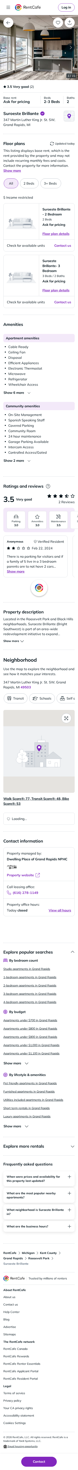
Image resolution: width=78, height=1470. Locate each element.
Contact (39, 1461)
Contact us (10, 1304)
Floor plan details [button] (55, 234)
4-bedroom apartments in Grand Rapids (29, 1002)
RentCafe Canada (15, 1349)
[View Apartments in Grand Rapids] (8, 23)
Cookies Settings (14, 1423)
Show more (16, 571)
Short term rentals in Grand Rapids (26, 1108)
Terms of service (14, 1393)
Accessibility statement (18, 1415)
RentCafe (9, 1253)
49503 (26, 687)
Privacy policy (12, 1400)
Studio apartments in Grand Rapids (26, 969)
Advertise (9, 1327)
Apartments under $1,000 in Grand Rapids (31, 1045)
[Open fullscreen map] (66, 718)
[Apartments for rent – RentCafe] (35, 7)
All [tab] (11, 183)
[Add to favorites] (58, 23)
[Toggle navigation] (8, 7)
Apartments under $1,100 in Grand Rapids (31, 1053)
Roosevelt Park (39, 1258)
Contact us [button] (62, 245)
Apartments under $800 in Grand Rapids (30, 1028)
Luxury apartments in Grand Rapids (27, 1116)
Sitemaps (9, 1334)
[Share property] (70, 23)
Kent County (48, 1253)
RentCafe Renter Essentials (21, 1364)
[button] (39, 47)
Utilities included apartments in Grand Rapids (33, 1100)
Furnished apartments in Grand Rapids (29, 1091)
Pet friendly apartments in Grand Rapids (30, 1083)
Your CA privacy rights (18, 1408)
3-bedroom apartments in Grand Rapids (29, 994)
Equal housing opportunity (22, 1446)
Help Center (11, 1312)
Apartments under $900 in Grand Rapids (30, 1037)
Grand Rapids (13, 1258)
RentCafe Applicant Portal (20, 1371)
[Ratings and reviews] (48, 486)
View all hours (60, 910)
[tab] (29, 183)
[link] (66, 7)
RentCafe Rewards (16, 1356)
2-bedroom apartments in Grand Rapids (29, 985)
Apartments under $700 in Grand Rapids (30, 1020)
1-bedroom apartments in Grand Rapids (29, 977)
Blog (6, 1319)
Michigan (28, 1253)
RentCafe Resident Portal (20, 1379)
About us (9, 1297)
